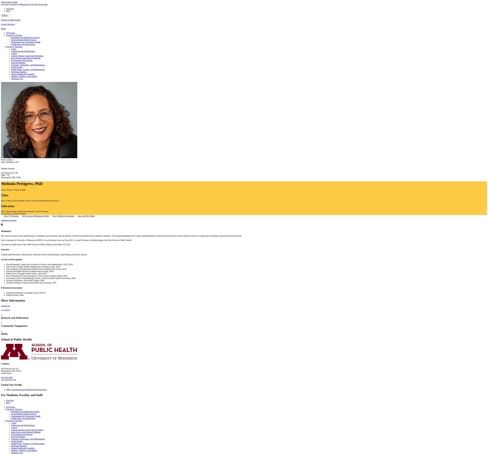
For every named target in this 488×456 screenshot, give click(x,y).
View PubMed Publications (63, 216)
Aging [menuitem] (13, 49)
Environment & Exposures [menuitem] (22, 60)
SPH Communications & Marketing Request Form (26, 390)
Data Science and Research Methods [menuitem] (26, 58)
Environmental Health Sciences (23, 414)
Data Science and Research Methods (26, 432)
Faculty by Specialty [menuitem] (14, 47)
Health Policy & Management (23, 418)
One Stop (10, 9)
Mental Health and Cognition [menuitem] (23, 74)
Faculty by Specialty (14, 421)
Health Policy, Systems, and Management (27, 444)
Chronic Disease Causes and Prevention (27, 430)
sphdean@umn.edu (9, 220)
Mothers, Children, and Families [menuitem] (24, 76)
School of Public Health (10, 20)
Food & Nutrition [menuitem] (18, 63)
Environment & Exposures (22, 434)
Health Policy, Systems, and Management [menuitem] (27, 69)
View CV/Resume (11, 216)
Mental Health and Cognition (23, 448)
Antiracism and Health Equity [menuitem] (23, 51)
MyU (8, 11)
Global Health (16, 441)
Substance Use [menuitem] (17, 79)
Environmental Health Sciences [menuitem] (23, 40)
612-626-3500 (6, 377)
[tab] (244, 316)
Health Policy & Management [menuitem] (23, 44)
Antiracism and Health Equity (23, 425)
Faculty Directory (8, 24)
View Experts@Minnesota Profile (35, 216)
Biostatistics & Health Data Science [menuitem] (25, 37)
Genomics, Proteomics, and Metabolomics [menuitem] (28, 65)
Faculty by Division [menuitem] (14, 35)
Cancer (14, 428)
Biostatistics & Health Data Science (25, 412)
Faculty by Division (14, 409)
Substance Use (17, 453)
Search (4, 16)
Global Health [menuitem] (16, 67)
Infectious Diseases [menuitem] (19, 72)
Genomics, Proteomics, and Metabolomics (28, 439)
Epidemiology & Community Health (25, 416)
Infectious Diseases (19, 446)
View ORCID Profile (86, 216)
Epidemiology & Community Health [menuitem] (25, 42)
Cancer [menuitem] (14, 53)
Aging (13, 423)
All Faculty (10, 407)
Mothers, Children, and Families (24, 450)
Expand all (5, 306)
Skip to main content (9, 2)
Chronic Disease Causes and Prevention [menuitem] (27, 56)
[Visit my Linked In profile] (2, 225)
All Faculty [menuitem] (10, 33)
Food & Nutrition (18, 437)
